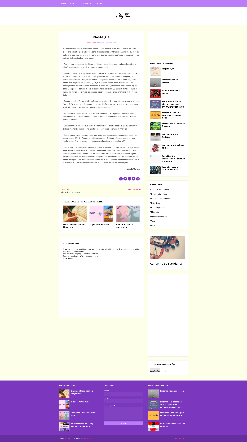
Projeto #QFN (168, 69)
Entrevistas (155, 203)
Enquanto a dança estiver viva (83, 414)
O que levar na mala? (99, 224)
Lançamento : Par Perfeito (170, 135)
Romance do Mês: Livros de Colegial (172, 424)
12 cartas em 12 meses (160, 189)
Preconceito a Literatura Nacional (173, 124)
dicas (153, 225)
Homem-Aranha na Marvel (171, 91)
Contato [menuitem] (99, 3)
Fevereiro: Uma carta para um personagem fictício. (172, 115)
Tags (153, 221)
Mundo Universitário (159, 216)
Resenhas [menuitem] (85, 3)
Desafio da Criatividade (160, 198)
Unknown (100, 42)
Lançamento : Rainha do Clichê (173, 146)
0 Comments (111, 42)
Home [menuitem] (63, 3)
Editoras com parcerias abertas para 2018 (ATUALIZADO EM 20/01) (173, 104)
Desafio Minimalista (159, 194)
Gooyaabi (87, 438)
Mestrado (155, 212)
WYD (69, 438)
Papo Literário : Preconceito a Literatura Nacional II (173, 159)
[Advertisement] (167, 315)
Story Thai (123, 15)
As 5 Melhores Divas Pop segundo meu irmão (82, 424)
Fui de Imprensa (157, 207)
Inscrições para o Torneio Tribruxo (170, 168)
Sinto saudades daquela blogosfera (82, 392)
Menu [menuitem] (72, 3)
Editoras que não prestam (170, 81)
